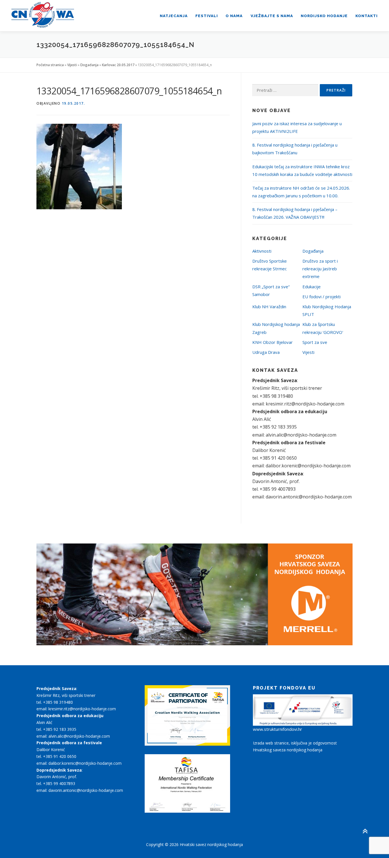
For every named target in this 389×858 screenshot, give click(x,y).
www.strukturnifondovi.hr (277, 729)
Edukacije (311, 286)
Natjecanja (174, 15)
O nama (234, 15)
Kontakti (366, 15)
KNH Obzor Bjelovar (272, 342)
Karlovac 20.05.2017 (118, 64)
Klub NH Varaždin (269, 306)
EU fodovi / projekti (321, 296)
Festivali (206, 15)
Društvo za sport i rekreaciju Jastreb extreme (320, 268)
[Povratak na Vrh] (365, 831)
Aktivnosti (261, 251)
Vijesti (72, 64)
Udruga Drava (266, 352)
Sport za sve (314, 342)
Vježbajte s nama (272, 15)
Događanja (89, 64)
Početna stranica (50, 64)
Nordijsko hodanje (324, 15)
